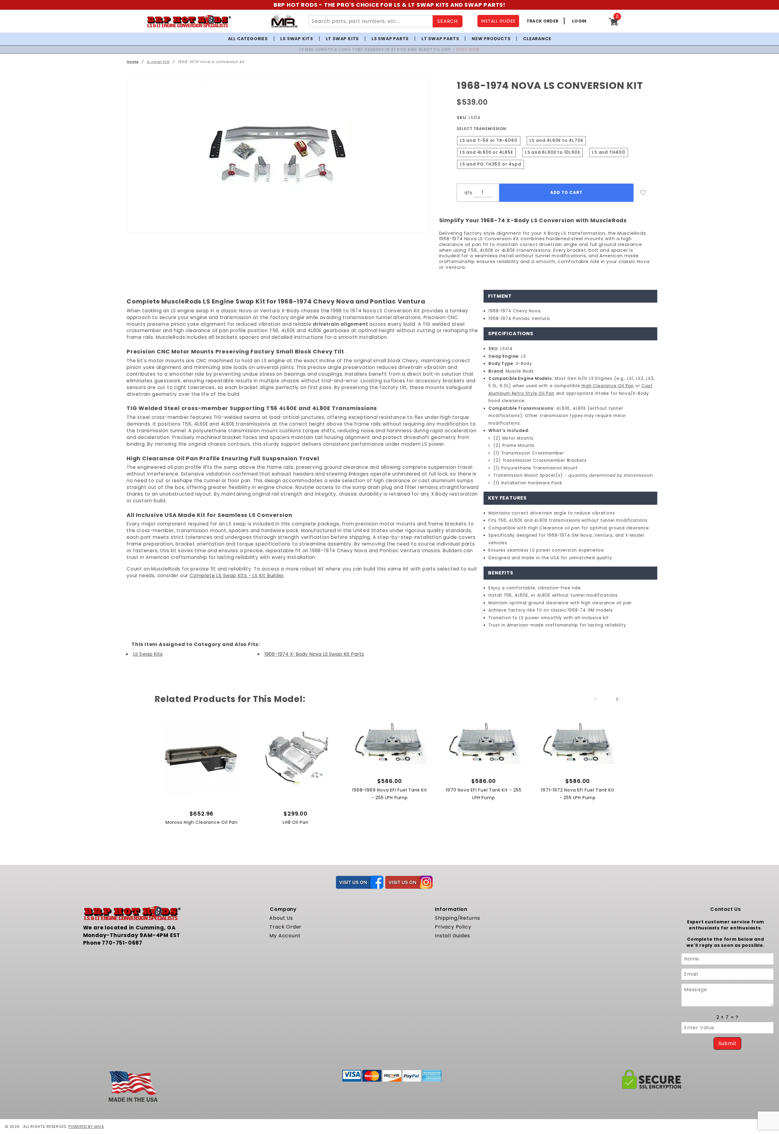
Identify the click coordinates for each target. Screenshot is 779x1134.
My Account (284, 935)
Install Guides (452, 935)
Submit (727, 1043)
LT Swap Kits (342, 39)
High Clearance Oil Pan (608, 386)
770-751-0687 (122, 942)
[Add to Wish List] (643, 193)
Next (617, 699)
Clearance (537, 39)
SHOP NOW (451, 49)
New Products (491, 39)
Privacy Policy (453, 926)
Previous (595, 699)
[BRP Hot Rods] (189, 21)
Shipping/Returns (457, 918)
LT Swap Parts (440, 39)
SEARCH (447, 21)
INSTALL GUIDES (498, 21)
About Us (281, 918)
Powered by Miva (86, 1126)
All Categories (248, 39)
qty (468, 192)
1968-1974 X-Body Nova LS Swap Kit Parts (314, 654)
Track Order (285, 926)
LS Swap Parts (390, 39)
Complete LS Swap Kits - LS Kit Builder (237, 575)
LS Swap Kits (296, 39)
